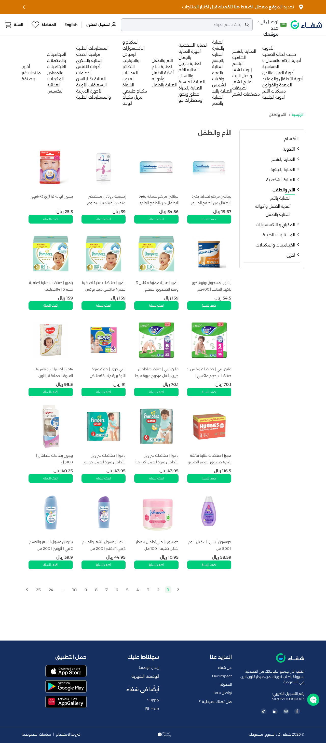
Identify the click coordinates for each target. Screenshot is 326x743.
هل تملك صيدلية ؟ (215, 701)
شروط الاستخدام (68, 734)
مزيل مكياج (132, 97)
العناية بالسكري (89, 60)
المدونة (226, 684)
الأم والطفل (162, 60)
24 (51, 590)
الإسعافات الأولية (91, 85)
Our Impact (222, 676)
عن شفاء (225, 667)
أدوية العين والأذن (278, 72)
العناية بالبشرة (282, 169)
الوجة (127, 103)
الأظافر (129, 66)
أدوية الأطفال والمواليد (282, 78)
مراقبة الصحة (88, 54)
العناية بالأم (162, 66)
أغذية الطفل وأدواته (273, 206)
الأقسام (291, 138)
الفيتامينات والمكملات (275, 245)
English (70, 24)
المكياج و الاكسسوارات (275, 224)
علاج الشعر (241, 82)
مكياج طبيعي (135, 91)
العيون (128, 78)
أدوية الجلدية (273, 97)
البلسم (237, 63)
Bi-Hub (152, 708)
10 (74, 590)
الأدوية (268, 48)
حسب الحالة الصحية (279, 54)
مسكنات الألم (274, 91)
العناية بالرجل (190, 63)
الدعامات (83, 72)
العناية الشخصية (193, 45)
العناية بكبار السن (91, 78)
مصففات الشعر (246, 94)
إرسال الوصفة (149, 667)
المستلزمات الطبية (92, 48)
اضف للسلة (209, 219)
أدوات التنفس (88, 66)
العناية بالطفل (164, 85)
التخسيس (55, 91)
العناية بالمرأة (190, 88)
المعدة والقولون (277, 85)
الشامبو (239, 57)
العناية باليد (222, 91)
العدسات (130, 72)
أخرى (26, 66)
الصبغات (240, 88)
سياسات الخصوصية (36, 734)
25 (38, 590)
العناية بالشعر (244, 51)
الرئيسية (297, 115)
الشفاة (128, 85)
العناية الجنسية (192, 82)
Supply (153, 700)
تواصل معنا (223, 692)
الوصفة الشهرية (145, 676)
